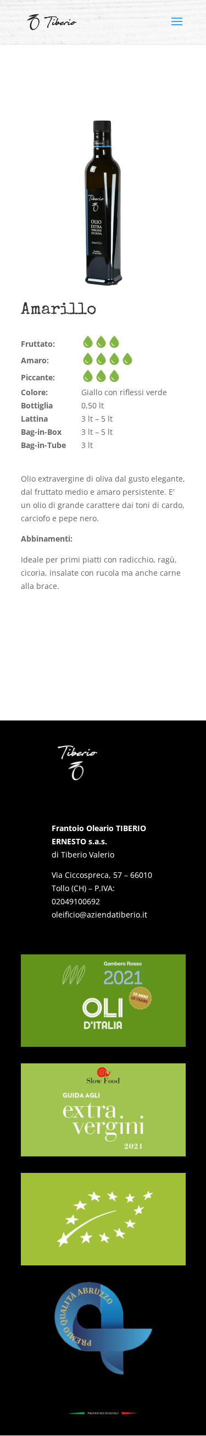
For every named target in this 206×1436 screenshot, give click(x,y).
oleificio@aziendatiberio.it (99, 914)
